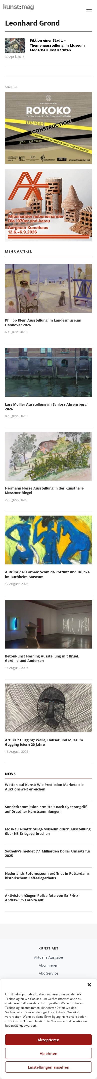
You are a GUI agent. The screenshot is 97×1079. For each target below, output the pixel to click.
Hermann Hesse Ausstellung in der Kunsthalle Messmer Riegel (44, 490)
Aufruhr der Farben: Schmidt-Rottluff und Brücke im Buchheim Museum (47, 574)
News (10, 773)
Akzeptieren (48, 1039)
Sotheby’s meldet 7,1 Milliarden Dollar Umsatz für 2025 (47, 853)
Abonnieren (48, 965)
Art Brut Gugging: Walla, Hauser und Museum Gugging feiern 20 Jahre (44, 742)
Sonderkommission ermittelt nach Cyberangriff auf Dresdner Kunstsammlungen (46, 809)
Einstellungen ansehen (48, 1067)
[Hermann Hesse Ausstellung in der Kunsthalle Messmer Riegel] (48, 477)
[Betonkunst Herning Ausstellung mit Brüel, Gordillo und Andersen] (48, 645)
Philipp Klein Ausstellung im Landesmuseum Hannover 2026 (43, 322)
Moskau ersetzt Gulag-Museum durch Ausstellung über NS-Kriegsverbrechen (48, 831)
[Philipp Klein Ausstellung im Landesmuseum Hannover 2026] (48, 309)
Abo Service (48, 973)
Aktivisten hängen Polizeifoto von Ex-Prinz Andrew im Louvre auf (41, 897)
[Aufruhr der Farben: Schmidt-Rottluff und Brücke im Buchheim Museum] (48, 561)
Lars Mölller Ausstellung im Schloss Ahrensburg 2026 (46, 406)
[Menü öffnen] (89, 10)
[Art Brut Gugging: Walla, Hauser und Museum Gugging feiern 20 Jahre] (48, 729)
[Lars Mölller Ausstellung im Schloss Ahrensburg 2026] (48, 393)
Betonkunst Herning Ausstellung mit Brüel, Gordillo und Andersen (42, 658)
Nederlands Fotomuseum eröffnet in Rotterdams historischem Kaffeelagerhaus (47, 875)
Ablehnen (48, 1053)
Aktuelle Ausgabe (48, 957)
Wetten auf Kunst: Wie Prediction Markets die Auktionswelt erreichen (44, 786)
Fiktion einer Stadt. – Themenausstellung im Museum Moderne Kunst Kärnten (57, 45)
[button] (89, 984)
